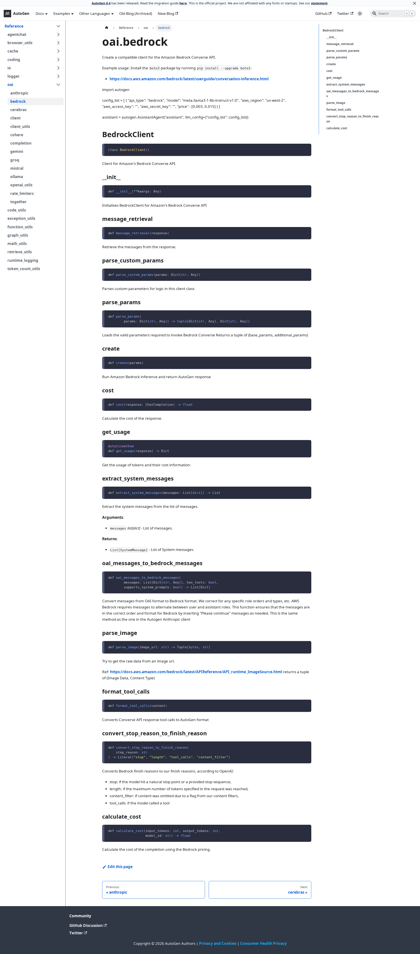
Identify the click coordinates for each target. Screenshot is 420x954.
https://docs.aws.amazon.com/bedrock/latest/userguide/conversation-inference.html (189, 78)
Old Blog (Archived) (135, 13)
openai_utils (21, 184)
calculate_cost (336, 128)
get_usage (334, 77)
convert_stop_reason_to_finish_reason (352, 118)
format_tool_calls (338, 109)
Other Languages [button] (94, 13)
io (9, 67)
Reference (14, 26)
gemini (16, 151)
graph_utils (17, 235)
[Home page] (106, 27)
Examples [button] (61, 13)
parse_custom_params (342, 51)
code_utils (16, 210)
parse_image (335, 103)
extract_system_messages (345, 84)
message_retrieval (340, 44)
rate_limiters (22, 193)
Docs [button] (40, 13)
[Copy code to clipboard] (306, 149)
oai (10, 84)
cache (12, 51)
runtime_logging (22, 260)
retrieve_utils (19, 251)
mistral (16, 168)
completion (21, 143)
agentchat (16, 34)
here (183, 3)
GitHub (321, 13)
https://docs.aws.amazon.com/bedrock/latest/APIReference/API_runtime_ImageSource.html (196, 671)
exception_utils (21, 218)
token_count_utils (23, 268)
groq (14, 159)
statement (319, 3)
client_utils (20, 126)
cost (329, 71)
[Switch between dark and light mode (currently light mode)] (360, 13)
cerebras (18, 109)
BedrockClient (333, 30)
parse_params (336, 57)
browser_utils (19, 42)
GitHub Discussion (86, 925)
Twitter (343, 13)
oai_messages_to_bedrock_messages (352, 93)
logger (13, 76)
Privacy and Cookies (217, 943)
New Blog (166, 13)
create (331, 64)
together (18, 201)
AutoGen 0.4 (101, 3)
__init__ (331, 37)
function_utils (20, 226)
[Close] (414, 3)
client (15, 118)
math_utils (17, 243)
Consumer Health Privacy (263, 943)
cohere (16, 134)
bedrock (18, 101)
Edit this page (120, 866)
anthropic (19, 93)
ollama (16, 176)
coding (13, 59)
